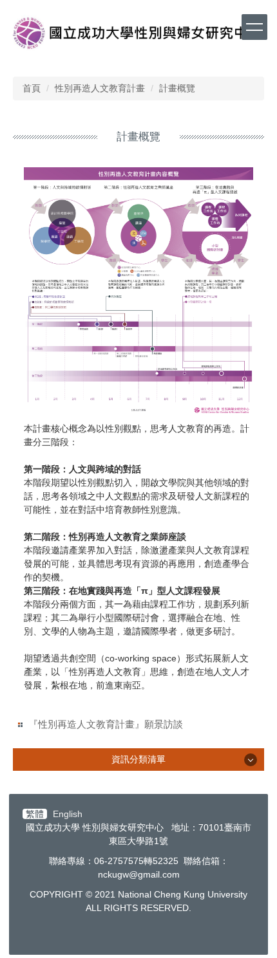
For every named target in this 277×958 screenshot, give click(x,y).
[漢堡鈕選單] (254, 27)
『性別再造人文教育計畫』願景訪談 (105, 724)
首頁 (32, 88)
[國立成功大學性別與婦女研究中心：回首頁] (138, 35)
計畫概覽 (177, 88)
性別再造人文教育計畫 (100, 88)
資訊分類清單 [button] (138, 759)
